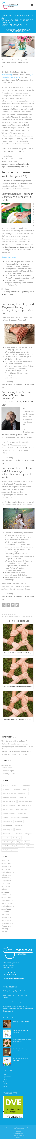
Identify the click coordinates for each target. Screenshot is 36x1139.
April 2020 (5, 912)
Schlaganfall (28, 834)
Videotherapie (20, 846)
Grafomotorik (22, 813)
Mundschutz (18, 821)
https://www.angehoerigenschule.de (15, 167)
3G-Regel (5, 785)
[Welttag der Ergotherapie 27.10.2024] (7, 1061)
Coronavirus (16, 789)
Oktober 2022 (6, 886)
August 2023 (6, 881)
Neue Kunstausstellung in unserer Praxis (16, 751)
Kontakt (5, 1086)
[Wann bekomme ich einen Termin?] (7, 1024)
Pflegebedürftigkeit (8, 834)
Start (8, 29)
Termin (27, 842)
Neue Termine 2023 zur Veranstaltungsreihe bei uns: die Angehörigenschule (18, 719)
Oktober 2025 (6, 864)
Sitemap (18, 1137)
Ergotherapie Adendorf (9, 805)
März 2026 (5, 861)
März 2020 (5, 915)
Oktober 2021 (6, 898)
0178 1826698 (11, 974)
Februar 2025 (6, 866)
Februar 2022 (6, 895)
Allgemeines (6, 765)
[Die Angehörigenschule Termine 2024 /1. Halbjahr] (18, 671)
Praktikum (19, 834)
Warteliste (30, 846)
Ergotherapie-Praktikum (25, 801)
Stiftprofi (19, 842)
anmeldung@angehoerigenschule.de (15, 164)
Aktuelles (6, 1084)
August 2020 (6, 909)
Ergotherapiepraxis (8, 809)
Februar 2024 (6, 875)
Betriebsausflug (25, 785)
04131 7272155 (10, 972)
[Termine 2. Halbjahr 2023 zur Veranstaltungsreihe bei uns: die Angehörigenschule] (18, 46)
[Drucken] (3, 67)
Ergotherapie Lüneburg (24, 805)
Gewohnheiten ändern (9, 813)
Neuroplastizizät (7, 825)
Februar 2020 (6, 917)
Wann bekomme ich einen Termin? (14, 741)
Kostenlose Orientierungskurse (11, 616)
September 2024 (8, 872)
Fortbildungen (7, 768)
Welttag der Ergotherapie (10, 850)
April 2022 (5, 892)
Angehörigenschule (9, 62)
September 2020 (8, 906)
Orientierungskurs (26, 616)
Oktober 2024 (6, 869)
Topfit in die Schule (8, 846)
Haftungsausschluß (18, 1133)
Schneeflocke (6, 838)
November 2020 (8, 903)
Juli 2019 (5, 929)
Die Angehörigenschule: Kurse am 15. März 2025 (18, 653)
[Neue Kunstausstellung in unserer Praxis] (7, 1052)
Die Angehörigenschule (9, 614)
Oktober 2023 (6, 878)
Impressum (18, 1131)
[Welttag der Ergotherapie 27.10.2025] (7, 1034)
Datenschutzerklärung (18, 1135)
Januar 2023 (6, 883)
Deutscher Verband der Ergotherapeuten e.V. (15, 793)
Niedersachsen (19, 825)
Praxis (4, 1079)
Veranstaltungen (22, 62)
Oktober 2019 (6, 926)
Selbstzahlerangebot (8, 842)
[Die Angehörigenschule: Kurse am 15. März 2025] (18, 637)
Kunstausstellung (7, 821)
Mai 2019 (5, 932)
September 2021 (8, 900)
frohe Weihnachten (21, 809)
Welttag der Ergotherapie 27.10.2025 (15, 744)
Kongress (5, 817)
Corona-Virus (6, 789)
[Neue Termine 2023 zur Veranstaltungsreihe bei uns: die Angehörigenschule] (18, 704)
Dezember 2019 (7, 923)
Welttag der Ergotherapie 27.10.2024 (15, 754)
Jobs (4, 1081)
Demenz (25, 789)
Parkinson (18, 829)
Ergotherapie (22, 797)
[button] (4, 605)
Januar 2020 (6, 920)
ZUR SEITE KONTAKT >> (15, 151)
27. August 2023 (22, 60)
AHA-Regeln (14, 785)
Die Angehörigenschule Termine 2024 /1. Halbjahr (18, 686)
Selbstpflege (16, 838)
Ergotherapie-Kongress (9, 801)
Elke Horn (7, 60)
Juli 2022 (5, 889)
